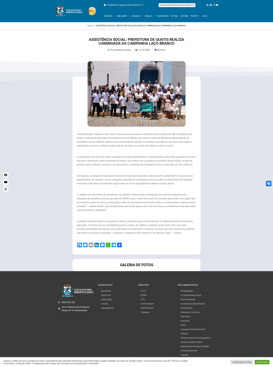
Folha (183, 325)
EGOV (205, 16)
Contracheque (147, 304)
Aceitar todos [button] (262, 362)
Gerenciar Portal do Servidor (193, 329)
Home (89, 25)
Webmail (184, 355)
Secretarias (106, 291)
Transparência (163, 16)
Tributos (184, 333)
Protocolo (185, 321)
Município (108, 16)
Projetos (194, 16)
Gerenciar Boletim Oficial (191, 342)
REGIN (144, 295)
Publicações (122, 16)
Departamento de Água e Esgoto (195, 346)
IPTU (143, 299)
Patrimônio (185, 316)
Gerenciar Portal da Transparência (196, 338)
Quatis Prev (106, 295)
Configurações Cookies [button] (242, 362)
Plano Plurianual (188, 299)
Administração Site (189, 351)
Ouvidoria (184, 16)
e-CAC (143, 291)
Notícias (174, 16)
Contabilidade (187, 291)
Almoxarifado (187, 308)
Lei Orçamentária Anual (191, 295)
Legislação (135, 16)
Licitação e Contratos (190, 312)
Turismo (104, 304)
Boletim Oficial (147, 308)
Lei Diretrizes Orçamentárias (193, 304)
